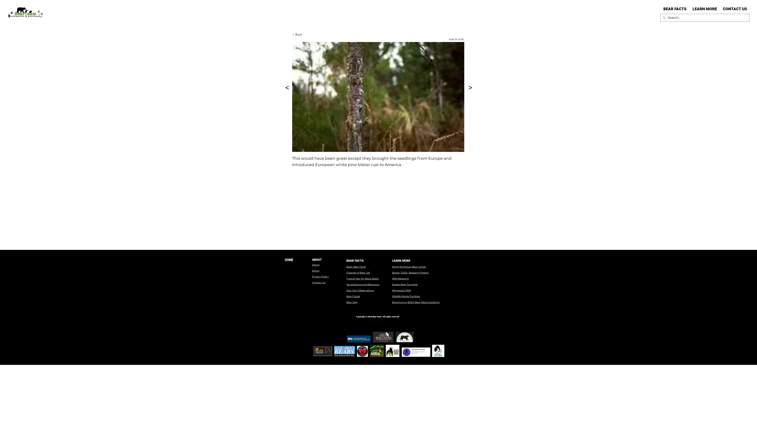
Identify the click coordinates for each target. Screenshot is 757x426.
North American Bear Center (409, 266)
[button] (675, 9)
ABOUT (317, 260)
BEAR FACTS (355, 261)
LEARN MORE (401, 261)
